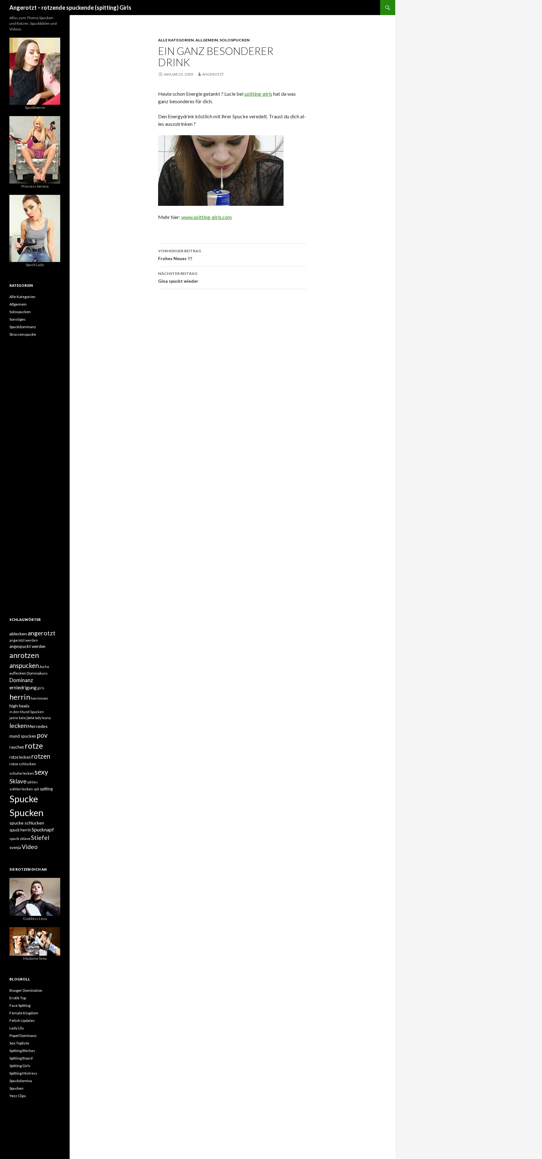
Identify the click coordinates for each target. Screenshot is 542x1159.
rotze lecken (20, 757)
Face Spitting (19, 1005)
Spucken (26, 812)
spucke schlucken (26, 822)
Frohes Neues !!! (179, 254)
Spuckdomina (20, 1080)
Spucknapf (43, 829)
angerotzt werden (23, 640)
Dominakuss (37, 673)
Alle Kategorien (176, 40)
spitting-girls (258, 94)
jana (30, 717)
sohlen (32, 782)
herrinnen (39, 698)
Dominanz (21, 680)
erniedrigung (23, 687)
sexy (41, 772)
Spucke (23, 798)
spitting (46, 788)
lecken (18, 725)
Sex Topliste (19, 1043)
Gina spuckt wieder (178, 277)
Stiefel (40, 837)
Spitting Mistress (23, 1073)
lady (38, 718)
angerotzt (213, 74)
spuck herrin (20, 829)
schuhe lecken (21, 773)
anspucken (24, 665)
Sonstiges (17, 319)
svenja (15, 847)
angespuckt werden (27, 646)
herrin (19, 696)
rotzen (40, 756)
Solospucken (235, 40)
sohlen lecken (21, 789)
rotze (34, 745)
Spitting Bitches (22, 1050)
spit (36, 789)
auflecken (17, 673)
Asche (44, 667)
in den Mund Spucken (26, 712)
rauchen (16, 747)
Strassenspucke (22, 334)
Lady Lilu (16, 1028)
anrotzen (24, 655)
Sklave (17, 781)
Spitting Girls (19, 1065)
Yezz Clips (17, 1095)
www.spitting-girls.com (206, 217)
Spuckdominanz (22, 326)
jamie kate (17, 718)
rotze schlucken (22, 763)
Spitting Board (21, 1058)
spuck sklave (19, 838)
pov (42, 735)
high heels (19, 705)
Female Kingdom (23, 1013)
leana (46, 718)
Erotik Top (17, 998)
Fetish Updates (22, 1020)
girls (40, 688)
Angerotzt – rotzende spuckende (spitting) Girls (70, 7)
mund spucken (22, 736)
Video (30, 846)
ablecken (18, 633)
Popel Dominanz (23, 1035)
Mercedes (38, 726)
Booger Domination (25, 990)
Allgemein (206, 40)
